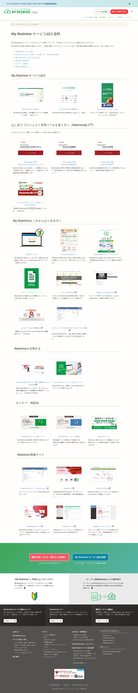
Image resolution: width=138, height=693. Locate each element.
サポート (112, 17)
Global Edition (50, 4)
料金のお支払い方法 (20, 650)
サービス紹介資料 (101, 12)
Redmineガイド (68, 526)
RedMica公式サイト (34, 526)
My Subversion (108, 654)
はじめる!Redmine (68, 292)
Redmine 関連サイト (22, 67)
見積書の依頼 (48, 642)
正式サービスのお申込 (81, 637)
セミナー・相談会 (21, 64)
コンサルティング (49, 657)
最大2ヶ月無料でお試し (119, 11)
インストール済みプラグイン (23, 652)
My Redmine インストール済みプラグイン (69, 382)
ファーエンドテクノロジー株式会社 (75, 689)
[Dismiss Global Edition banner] (129, 3)
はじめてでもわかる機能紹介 (31, 328)
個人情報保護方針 (55, 685)
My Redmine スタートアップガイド (106, 254)
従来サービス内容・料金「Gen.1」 (25, 645)
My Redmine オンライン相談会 (69, 436)
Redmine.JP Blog (102, 488)
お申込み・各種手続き (79, 632)
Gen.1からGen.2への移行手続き (84, 640)
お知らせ (16, 632)
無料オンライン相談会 (51, 654)
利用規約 (66, 685)
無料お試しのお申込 (80, 635)
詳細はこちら (9, 621)
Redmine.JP (68, 488)
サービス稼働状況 (49, 635)
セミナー (129, 17)
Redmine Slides (108, 640)
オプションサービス (20, 647)
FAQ (45, 637)
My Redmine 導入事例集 (68, 109)
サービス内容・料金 (90, 17)
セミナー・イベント (50, 649)
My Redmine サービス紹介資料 (83, 648)
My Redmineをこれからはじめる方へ (28, 58)
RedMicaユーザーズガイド (102, 526)
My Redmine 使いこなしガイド (83, 644)
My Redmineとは (19, 636)
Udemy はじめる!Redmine (105, 292)
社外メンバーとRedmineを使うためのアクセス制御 (69, 328)
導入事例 (103, 17)
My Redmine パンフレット (106, 109)
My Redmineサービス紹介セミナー (34, 436)
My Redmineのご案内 (29, 109)
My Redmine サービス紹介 (24, 51)
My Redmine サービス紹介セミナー (55, 652)
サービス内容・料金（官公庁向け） (25, 642)
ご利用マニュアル (32, 254)
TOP (13, 24)
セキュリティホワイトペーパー (31, 292)
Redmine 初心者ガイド (69, 254)
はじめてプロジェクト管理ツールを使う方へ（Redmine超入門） (37, 54)
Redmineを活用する (22, 61)
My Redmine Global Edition (112, 651)
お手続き (120, 17)
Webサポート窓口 (49, 640)
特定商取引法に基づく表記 (80, 685)
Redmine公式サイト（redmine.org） (34, 488)
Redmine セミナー (104, 436)
